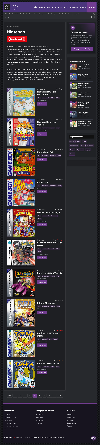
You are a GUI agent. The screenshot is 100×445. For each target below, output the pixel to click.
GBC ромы (39, 420)
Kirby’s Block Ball (45, 152)
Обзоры (83, 7)
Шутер (88, 150)
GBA (60, 7)
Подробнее (42, 104)
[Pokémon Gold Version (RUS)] (21, 343)
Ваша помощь (72, 423)
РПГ (82, 145)
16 (40, 395)
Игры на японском (10, 429)
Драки (78, 141)
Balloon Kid (42, 182)
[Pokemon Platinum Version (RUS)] (21, 253)
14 (29, 395)
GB (49, 7)
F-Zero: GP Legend (46, 303)
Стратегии (80, 150)
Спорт (72, 150)
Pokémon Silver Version (48, 363)
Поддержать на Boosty (82, 49)
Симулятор (90, 145)
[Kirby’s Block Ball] (21, 162)
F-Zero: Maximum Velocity (49, 273)
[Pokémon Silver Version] (21, 374)
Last (60, 395)
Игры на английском (11, 426)
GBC (54, 7)
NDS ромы (39, 417)
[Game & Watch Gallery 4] (21, 223)
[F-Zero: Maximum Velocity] (21, 283)
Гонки (72, 141)
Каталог (42, 7)
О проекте (70, 420)
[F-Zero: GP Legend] (21, 313)
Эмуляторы (74, 7)
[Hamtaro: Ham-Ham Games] (21, 132)
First (9, 395)
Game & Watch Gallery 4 (48, 212)
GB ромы (39, 423)
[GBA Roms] (11, 7)
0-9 (6, 14)
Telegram (92, 7)
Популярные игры (10, 417)
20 (49, 395)
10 (20, 395)
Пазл (84, 141)
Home (10, 26)
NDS (66, 7)
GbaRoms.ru (19, 437)
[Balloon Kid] (21, 192)
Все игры (7, 414)
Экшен (72, 154)
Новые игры (8, 420)
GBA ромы (39, 414)
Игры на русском (10, 423)
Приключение (74, 145)
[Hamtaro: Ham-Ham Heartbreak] (21, 102)
